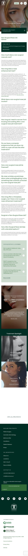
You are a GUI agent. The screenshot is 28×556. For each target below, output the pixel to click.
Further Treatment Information (8, 30)
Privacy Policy (6, 544)
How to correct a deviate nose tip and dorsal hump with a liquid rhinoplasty (12, 255)
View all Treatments (14, 416)
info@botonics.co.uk (8, 476)
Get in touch (6, 462)
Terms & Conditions (7, 541)
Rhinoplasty (14, 219)
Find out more (14, 358)
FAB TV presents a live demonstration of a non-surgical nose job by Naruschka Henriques (10, 263)
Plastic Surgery (7, 431)
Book (16, 3)
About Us (5, 455)
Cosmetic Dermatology (9, 435)
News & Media (7, 465)
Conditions (6, 441)
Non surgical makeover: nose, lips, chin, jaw (12, 249)
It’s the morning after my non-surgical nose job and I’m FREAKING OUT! (12, 271)
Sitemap (5, 547)
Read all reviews (6, 49)
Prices (5, 447)
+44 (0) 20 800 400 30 (9, 473)
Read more (6, 277)
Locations (6, 458)
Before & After (7, 438)
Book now (14, 318)
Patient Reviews (7, 444)
